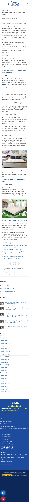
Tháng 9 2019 (3, 378)
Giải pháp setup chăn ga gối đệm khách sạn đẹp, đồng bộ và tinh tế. (15, 303)
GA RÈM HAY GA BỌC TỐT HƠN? (11, 258)
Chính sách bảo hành (6, 439)
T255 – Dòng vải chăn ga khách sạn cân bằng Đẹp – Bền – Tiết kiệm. (16, 327)
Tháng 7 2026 (3, 340)
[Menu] (2, 3)
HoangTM (12, 472)
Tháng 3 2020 (3, 373)
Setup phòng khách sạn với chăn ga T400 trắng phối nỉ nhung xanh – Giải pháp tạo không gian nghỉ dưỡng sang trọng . (16, 315)
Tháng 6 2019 (3, 386)
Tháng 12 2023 (4, 356)
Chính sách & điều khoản (6, 291)
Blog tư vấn (5, 10)
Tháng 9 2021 (3, 367)
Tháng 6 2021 (3, 370)
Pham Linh (15, 18)
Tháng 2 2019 (3, 391)
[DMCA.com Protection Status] (7, 475)
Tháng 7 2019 (3, 383)
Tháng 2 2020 (3, 375)
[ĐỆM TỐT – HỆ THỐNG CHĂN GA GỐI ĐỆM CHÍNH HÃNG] (14, 3)
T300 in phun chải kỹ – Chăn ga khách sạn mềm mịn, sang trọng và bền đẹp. (17, 321)
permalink (4, 269)
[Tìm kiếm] (27, 3)
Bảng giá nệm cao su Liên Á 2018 (18, 220)
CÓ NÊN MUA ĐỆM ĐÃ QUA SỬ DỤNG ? (12, 249)
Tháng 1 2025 (3, 348)
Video (1, 294)
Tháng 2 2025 (3, 346)
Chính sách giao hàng (6, 441)
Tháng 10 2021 (4, 364)
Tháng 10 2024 (4, 354)
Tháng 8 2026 (3, 338)
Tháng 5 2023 (3, 359)
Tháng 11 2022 (4, 362)
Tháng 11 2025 (4, 343)
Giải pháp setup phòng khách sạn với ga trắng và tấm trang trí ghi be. (16, 308)
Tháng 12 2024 (4, 351)
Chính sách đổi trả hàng (7, 444)
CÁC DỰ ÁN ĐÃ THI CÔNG (7, 288)
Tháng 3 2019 (3, 389)
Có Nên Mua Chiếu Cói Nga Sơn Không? (12, 256)
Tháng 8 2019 (3, 381)
